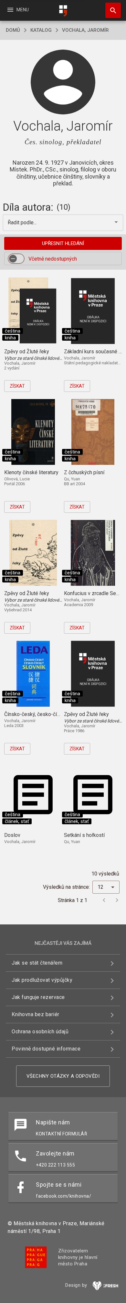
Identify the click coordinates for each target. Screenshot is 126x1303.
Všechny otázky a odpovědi (63, 1076)
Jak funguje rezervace (38, 997)
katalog (41, 30)
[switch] (16, 258)
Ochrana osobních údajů (40, 1031)
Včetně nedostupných (52, 259)
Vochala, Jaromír (85, 30)
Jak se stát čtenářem (37, 963)
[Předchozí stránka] (104, 900)
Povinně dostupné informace (46, 1049)
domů (13, 30)
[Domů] (63, 11)
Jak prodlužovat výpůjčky (42, 980)
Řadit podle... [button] (23, 222)
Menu (17, 10)
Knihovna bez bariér (35, 1014)
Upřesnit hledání (63, 243)
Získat (17, 386)
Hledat (111, 10)
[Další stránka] (116, 900)
